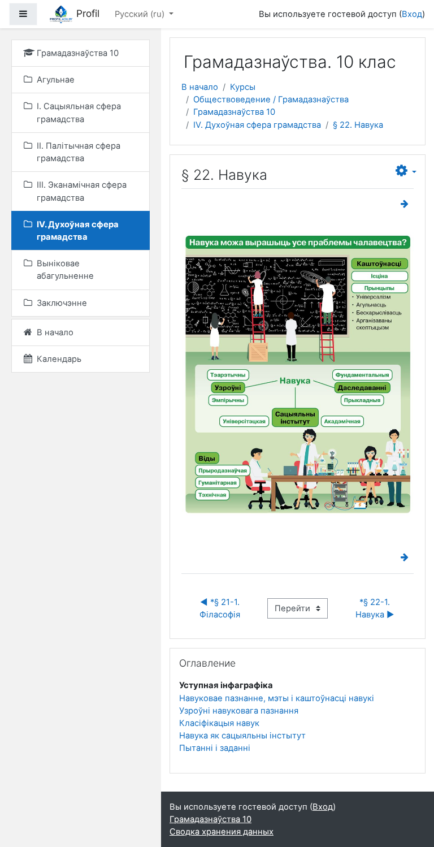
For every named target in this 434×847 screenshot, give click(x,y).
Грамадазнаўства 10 (234, 112)
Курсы (242, 87)
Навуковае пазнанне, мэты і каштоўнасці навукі (276, 698)
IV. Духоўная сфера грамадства (257, 125)
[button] (406, 171)
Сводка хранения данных (222, 832)
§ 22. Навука (358, 125)
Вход (412, 14)
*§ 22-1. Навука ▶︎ (374, 608)
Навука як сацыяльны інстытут (242, 736)
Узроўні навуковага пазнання (238, 711)
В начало (199, 87)
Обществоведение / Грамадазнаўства (271, 99)
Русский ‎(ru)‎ (141, 14)
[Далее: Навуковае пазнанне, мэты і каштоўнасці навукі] (407, 204)
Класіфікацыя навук (219, 723)
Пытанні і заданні (214, 748)
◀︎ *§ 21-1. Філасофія (220, 608)
